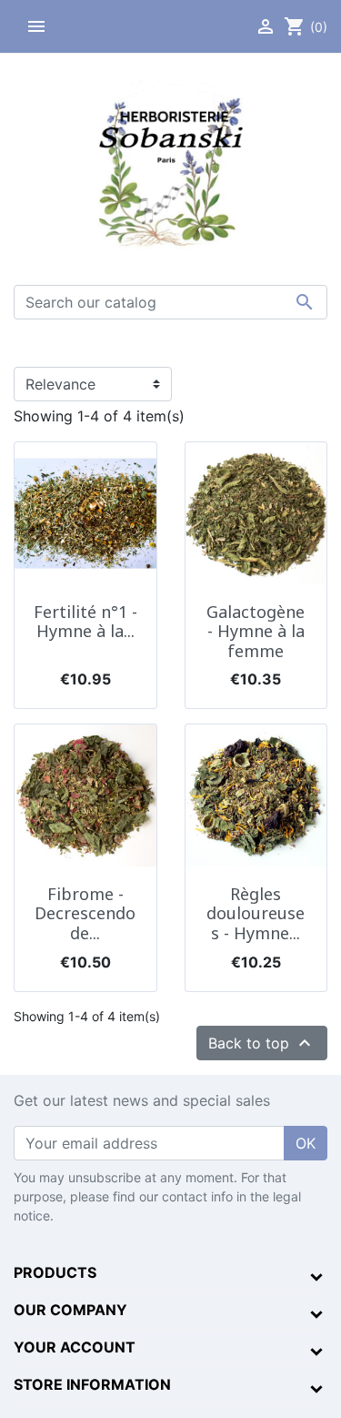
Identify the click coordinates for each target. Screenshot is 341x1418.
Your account (74, 1347)
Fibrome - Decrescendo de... (85, 913)
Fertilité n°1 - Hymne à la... (85, 622)
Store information (92, 1384)
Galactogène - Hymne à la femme (255, 631)
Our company (70, 1310)
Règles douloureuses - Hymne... (255, 913)
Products (55, 1272)
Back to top (262, 1043)
